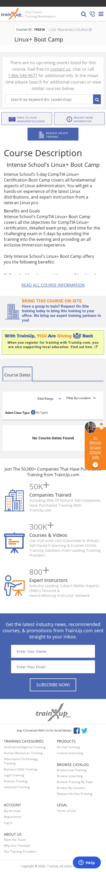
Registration (12, 817)
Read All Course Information (53, 285)
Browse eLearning (70, 776)
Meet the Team (15, 839)
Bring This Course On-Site (52, 300)
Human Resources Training (23, 753)
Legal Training (14, 775)
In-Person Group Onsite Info (95, 451)
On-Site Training (68, 747)
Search (97, 99)
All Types (42, 412)
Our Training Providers (20, 851)
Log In (8, 822)
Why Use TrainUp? (17, 845)
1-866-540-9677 (22, 75)
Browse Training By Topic (75, 782)
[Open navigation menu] (101, 14)
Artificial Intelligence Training (25, 747)
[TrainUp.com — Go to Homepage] (12, 14)
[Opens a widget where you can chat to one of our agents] (87, 863)
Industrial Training (17, 787)
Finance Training (16, 781)
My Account (12, 811)
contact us (60, 69)
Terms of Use (66, 811)
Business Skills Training (20, 769)
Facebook (77, 730)
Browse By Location (71, 788)
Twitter (85, 730)
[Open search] (83, 14)
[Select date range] (45, 398)
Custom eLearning (70, 753)
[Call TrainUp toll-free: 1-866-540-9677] (92, 14)
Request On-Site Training (74, 794)
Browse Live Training (72, 770)
